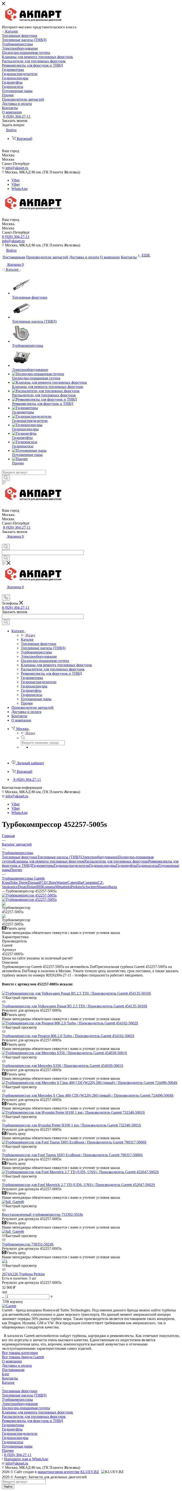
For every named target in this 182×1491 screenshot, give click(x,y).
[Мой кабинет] (4, 542)
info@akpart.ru (16, 168)
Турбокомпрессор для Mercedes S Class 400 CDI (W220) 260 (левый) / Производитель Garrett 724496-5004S (87, 1095)
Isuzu (113, 887)
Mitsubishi (63, 887)
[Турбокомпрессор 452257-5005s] (29, 895)
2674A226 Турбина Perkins (23, 1274)
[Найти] (6, 478)
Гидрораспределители (71, 866)
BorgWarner (58, 883)
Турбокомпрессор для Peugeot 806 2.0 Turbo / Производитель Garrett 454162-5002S (68, 1036)
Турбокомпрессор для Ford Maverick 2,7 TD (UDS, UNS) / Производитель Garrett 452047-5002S (78, 1185)
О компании (12, 1361)
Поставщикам (13, 1370)
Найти (8, 1486)
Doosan (33, 883)
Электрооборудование (100, 857)
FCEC (44, 883)
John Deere (19, 883)
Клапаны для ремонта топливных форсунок (48, 861)
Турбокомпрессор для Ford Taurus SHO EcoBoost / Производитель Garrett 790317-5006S (72, 1155)
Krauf (6, 883)
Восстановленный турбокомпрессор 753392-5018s (42, 1214)
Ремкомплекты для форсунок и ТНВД (32, 1421)
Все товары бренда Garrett (23, 1357)
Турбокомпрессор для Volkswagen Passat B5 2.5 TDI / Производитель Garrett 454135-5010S (74, 1006)
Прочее (16, 870)
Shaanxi (103, 887)
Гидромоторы (43, 866)
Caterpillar (75, 883)
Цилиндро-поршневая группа (26, 1408)
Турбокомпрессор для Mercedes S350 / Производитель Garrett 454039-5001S (62, 1066)
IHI (39, 887)
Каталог (27, 639)
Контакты (10, 1378)
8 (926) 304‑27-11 (17, 116)
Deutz (22, 887)
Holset (31, 887)
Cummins (90, 883)
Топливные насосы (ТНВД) (59, 857)
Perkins (76, 887)
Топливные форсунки (19, 857)
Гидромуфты (126, 866)
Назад (30, 635)
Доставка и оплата (17, 1365)
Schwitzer (89, 887)
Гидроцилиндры (102, 866)
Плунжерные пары (17, 1446)
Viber (15, 180)
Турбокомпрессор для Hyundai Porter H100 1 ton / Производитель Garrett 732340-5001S (71, 1125)
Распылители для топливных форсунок (116, 861)
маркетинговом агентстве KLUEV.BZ (68, 1472)
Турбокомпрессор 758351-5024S (28, 1244)
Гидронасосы (147, 866)
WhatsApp (19, 189)
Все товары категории (20, 1353)
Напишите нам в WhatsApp (26, 1459)
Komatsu (48, 887)
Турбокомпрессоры (17, 1399)
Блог (5, 1374)
